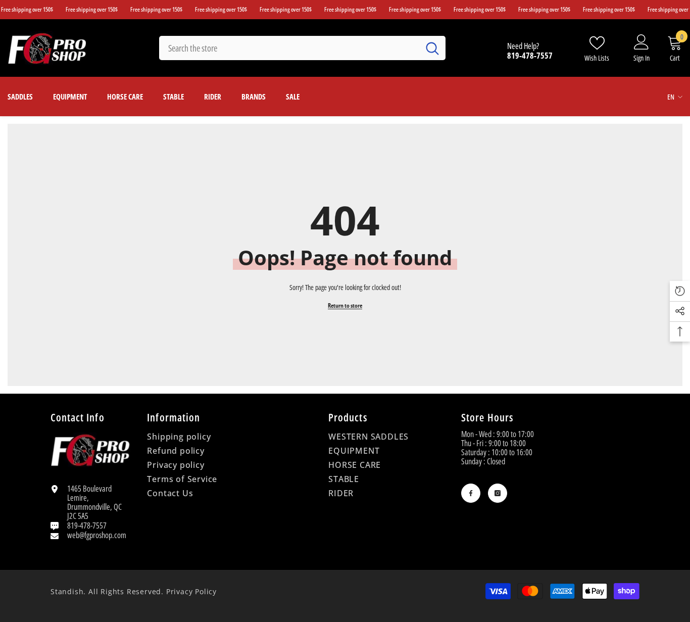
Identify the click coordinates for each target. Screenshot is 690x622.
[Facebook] (470, 493)
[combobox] (289, 48)
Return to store (345, 305)
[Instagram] (497, 493)
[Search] (302, 48)
